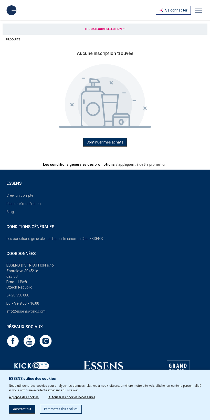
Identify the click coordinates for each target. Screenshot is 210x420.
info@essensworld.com (26, 311)
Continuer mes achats (105, 142)
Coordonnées (21, 253)
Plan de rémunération (23, 204)
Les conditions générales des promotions (79, 164)
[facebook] (13, 340)
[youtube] (30, 340)
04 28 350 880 (17, 295)
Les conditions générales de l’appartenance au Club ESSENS (54, 239)
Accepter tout (22, 409)
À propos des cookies (24, 397)
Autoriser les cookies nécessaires (71, 397)
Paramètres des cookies (61, 409)
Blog (10, 212)
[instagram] (45, 340)
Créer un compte (19, 195)
